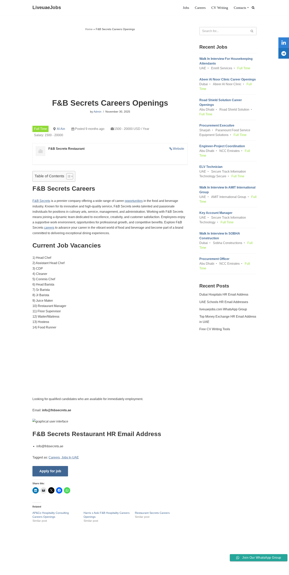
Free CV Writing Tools (214, 329)
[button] (248, 7)
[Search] (253, 7)
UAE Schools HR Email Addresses (223, 302)
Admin (97, 111)
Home (89, 29)
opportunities (134, 200)
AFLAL (51, 570)
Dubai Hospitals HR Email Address (223, 294)
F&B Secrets (41, 200)
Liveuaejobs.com (15, 570)
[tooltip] (283, 42)
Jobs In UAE (70, 457)
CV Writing (219, 8)
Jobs (186, 8)
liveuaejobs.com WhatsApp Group (223, 309)
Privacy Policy (48, 560)
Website (178, 148)
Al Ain (61, 128)
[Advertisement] (110, 65)
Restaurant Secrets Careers (152, 512)
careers (49, 227)
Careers (200, 8)
